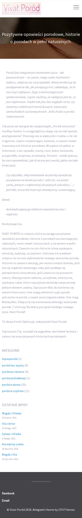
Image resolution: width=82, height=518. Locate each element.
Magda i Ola (9, 454)
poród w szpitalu (13, 391)
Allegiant (39, 510)
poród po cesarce (13, 372)
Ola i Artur (8, 423)
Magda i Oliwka (11, 413)
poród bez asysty (13, 365)
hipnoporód (9, 359)
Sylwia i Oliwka (11, 434)
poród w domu (11, 384)
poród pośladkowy (14, 378)
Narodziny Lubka (13, 444)
